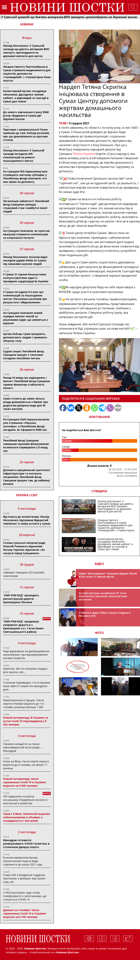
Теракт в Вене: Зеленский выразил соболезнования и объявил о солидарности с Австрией (26, 817)
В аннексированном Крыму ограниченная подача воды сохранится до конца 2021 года (22, 861)
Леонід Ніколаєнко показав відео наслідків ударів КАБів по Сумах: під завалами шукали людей (25, 260)
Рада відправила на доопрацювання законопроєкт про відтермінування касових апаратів (26, 654)
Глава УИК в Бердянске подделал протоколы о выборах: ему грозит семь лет (24, 878)
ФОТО (99, 632)
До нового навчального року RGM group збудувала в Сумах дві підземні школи (26, 115)
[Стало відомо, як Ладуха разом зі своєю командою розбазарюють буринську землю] (78, 647)
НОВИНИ (26, 24)
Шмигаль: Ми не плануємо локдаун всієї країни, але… (25, 670)
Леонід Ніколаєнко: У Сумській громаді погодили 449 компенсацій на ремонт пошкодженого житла (23, 155)
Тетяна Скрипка (83, 154)
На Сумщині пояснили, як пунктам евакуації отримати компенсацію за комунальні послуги (26, 234)
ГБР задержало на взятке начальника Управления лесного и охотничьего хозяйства (25, 800)
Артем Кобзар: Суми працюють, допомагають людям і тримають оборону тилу (25, 337)
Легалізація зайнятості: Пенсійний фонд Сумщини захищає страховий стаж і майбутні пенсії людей (26, 206)
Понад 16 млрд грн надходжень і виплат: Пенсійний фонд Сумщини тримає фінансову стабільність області (26, 383)
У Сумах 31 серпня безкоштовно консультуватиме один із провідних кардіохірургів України (25, 278)
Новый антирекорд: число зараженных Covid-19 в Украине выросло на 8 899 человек (24, 782)
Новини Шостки (67, 952)
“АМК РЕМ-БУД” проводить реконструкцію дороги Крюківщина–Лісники (21, 599)
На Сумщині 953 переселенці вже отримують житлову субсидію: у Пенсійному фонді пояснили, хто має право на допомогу (25, 177)
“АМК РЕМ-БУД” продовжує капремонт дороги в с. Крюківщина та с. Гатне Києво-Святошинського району (23, 626)
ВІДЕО (99, 563)
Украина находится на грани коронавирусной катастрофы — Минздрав (23, 747)
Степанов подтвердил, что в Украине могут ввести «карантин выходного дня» (26, 686)
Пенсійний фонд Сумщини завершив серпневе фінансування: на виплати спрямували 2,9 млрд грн (26, 446)
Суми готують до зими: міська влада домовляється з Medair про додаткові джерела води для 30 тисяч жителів (25, 404)
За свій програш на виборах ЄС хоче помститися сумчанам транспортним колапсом (103, 596)
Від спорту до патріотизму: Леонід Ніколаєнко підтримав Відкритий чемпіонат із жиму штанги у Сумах (26, 520)
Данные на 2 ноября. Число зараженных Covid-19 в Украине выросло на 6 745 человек (24, 913)
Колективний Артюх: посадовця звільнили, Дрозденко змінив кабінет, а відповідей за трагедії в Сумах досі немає (25, 96)
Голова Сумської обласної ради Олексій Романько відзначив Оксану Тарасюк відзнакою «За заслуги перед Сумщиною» (24, 548)
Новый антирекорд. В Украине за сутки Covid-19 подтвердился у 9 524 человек (25, 721)
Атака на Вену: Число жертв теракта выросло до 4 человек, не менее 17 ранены (26, 765)
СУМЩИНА (99, 491)
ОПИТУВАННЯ (99, 417)
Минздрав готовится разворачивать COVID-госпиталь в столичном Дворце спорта (26, 843)
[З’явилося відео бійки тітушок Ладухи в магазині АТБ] (78, 686)
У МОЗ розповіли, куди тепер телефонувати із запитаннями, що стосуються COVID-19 (24, 896)
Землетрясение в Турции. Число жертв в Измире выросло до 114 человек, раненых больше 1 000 (23, 703)
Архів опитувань (127, 475)
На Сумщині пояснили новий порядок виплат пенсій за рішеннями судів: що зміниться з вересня (25, 318)
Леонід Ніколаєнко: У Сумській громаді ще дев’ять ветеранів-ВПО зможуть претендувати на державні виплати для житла (26, 51)
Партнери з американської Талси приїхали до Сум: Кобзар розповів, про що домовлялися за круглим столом (26, 135)
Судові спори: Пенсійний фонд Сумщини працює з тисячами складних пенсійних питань (23, 355)
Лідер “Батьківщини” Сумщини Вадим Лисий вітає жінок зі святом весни (108, 575)
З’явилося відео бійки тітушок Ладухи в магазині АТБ (104, 614)
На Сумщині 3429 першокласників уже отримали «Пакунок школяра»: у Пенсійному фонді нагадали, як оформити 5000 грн (26, 424)
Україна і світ (27, 495)
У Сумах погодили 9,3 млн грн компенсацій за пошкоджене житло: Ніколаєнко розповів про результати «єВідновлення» (25, 297)
